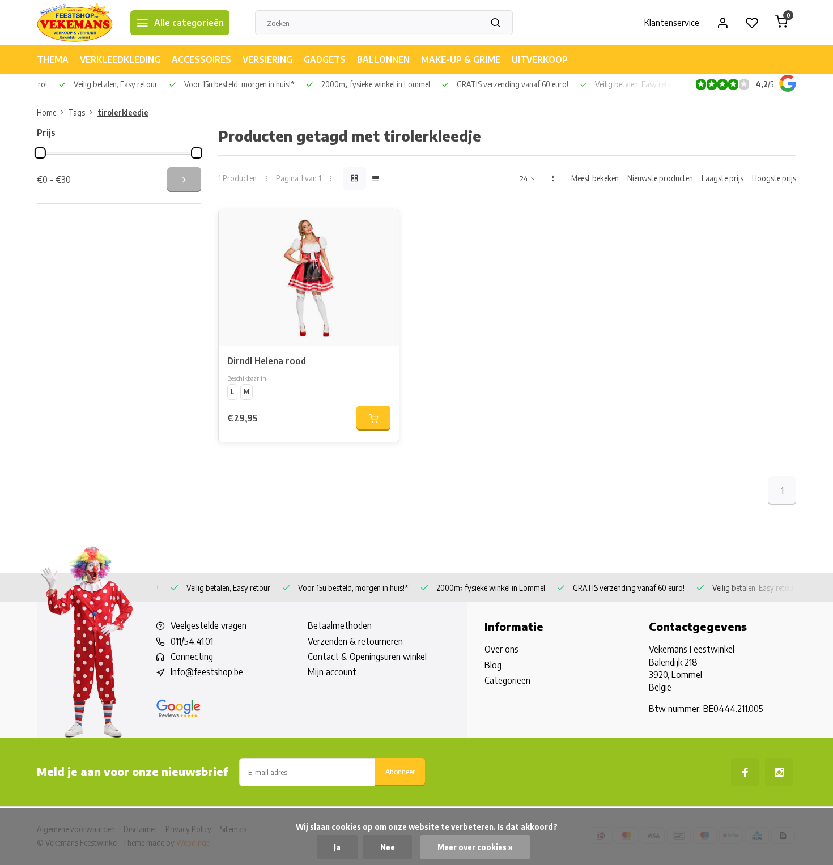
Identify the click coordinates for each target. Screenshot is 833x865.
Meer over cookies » (475, 847)
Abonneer (400, 771)
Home (46, 112)
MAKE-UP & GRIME (460, 59)
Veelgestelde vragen (208, 625)
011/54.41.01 (192, 641)
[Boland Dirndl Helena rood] (309, 278)
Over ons (501, 649)
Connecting (192, 656)
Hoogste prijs (774, 178)
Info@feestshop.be (207, 671)
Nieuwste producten (660, 178)
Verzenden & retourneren (355, 641)
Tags (77, 112)
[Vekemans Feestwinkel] (75, 22)
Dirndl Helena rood (266, 361)
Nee (387, 847)
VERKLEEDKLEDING (120, 59)
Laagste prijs (722, 178)
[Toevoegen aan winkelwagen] (373, 418)
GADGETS (325, 59)
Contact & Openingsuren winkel (367, 656)
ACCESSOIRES (201, 59)
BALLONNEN (383, 59)
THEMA (53, 59)
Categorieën (507, 680)
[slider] (40, 153)
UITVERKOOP (540, 59)
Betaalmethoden (340, 625)
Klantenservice (671, 22)
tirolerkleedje (122, 112)
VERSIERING (267, 59)
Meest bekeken (595, 178)
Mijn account (332, 671)
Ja (337, 847)
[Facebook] (745, 772)
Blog (493, 665)
